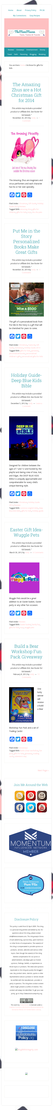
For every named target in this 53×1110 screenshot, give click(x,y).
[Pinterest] (30, 800)
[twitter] (30, 812)
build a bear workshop (29, 751)
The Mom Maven (26, 33)
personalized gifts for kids (32, 356)
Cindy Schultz (24, 1005)
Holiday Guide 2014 (32, 348)
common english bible (29, 508)
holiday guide (37, 511)
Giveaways (19, 348)
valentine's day (20, 756)
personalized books (17, 354)
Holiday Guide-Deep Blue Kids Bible (26, 380)
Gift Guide (32, 204)
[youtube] (42, 812)
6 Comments (38, 553)
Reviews (22, 206)
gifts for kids (21, 212)
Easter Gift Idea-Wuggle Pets (26, 532)
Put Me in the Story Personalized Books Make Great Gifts (26, 241)
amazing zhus (26, 209)
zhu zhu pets (37, 212)
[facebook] (19, 812)
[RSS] (19, 800)
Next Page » (43, 770)
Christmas (23, 204)
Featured (31, 345)
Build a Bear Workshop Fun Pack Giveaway (26, 651)
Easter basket (25, 625)
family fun (36, 625)
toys (29, 212)
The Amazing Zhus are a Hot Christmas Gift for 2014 (26, 92)
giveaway (35, 351)
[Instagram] (42, 800)
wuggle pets (29, 628)
